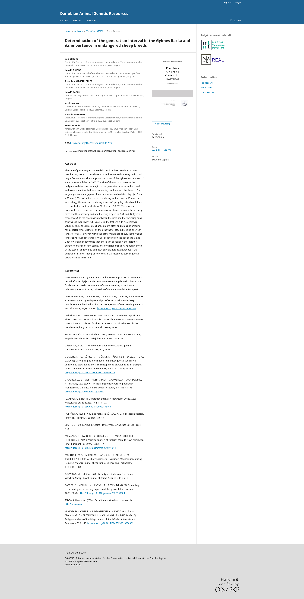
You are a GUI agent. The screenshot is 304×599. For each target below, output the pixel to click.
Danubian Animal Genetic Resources (94, 13)
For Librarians (207, 92)
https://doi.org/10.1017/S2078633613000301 (110, 523)
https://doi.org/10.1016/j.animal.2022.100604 (102, 493)
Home (68, 31)
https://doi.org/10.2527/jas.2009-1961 (116, 308)
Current (64, 20)
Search (237, 20)
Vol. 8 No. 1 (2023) (94, 31)
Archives (77, 20)
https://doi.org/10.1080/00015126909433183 (88, 406)
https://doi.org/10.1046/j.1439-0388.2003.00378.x (90, 372)
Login (238, 2)
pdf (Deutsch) (163, 123)
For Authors (206, 87)
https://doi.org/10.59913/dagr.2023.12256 (91, 142)
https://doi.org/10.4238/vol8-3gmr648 (84, 391)
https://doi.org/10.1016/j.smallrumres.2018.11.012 (90, 447)
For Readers (207, 82)
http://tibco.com (73, 504)
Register (228, 2)
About (90, 20)
